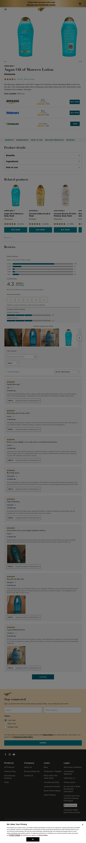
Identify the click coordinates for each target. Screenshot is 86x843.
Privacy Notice (43, 835)
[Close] (82, 824)
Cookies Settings (15, 835)
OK (33, 839)
